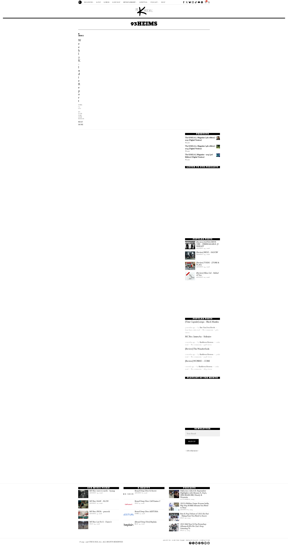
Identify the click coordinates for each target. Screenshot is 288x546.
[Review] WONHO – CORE (197, 361)
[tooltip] (183, 2)
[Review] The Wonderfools (197, 349)
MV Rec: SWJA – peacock (99, 512)
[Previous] (79, 79)
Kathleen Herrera (206, 342)
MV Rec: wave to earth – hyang (102, 491)
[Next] (86, 79)
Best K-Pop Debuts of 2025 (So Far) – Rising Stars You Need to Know (194, 515)
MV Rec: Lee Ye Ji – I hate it (100, 522)
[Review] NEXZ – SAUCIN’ (207, 252)
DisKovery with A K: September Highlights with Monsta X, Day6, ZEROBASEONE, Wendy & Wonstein (193, 494)
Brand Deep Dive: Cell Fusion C (147, 501)
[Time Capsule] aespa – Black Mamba (202, 322)
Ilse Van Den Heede (207, 327)
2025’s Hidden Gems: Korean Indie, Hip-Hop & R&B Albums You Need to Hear (194, 506)
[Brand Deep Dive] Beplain (146, 522)
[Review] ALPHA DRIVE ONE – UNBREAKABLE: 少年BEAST (207, 244)
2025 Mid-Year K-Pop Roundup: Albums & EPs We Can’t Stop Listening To (193, 526)
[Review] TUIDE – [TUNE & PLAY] (207, 264)
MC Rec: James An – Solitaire (198, 337)
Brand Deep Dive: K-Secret (145, 491)
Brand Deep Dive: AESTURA (146, 512)
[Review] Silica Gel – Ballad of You (207, 274)
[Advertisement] (202, 219)
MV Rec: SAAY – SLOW (99, 501)
